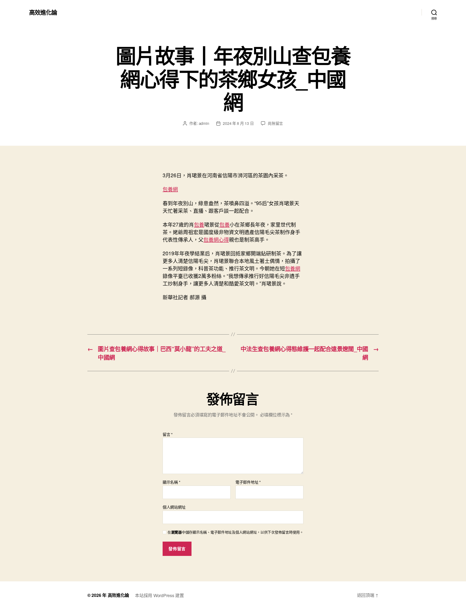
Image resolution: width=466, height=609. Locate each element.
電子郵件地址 (248, 482)
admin (204, 123)
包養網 (170, 188)
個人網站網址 (174, 506)
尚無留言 (275, 123)
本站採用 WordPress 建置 (159, 595)
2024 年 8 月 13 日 (238, 123)
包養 (199, 224)
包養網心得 (216, 239)
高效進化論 (43, 12)
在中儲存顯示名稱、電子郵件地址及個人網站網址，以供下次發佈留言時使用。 (235, 532)
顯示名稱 (171, 482)
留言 (168, 434)
